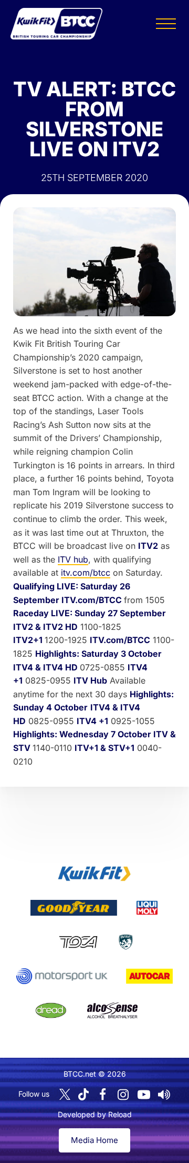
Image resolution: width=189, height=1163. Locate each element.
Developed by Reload (95, 1114)
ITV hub (73, 559)
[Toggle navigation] (165, 23)
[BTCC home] (56, 23)
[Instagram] (123, 1094)
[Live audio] (164, 1094)
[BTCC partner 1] (94, 873)
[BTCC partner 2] (73, 908)
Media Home (94, 1140)
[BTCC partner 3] (147, 908)
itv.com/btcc (85, 572)
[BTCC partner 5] (126, 942)
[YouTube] (144, 1094)
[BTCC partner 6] (61, 976)
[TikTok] (83, 1094)
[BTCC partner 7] (149, 976)
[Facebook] (103, 1094)
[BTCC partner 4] (78, 942)
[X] (64, 1094)
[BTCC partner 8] (51, 1010)
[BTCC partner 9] (112, 1010)
